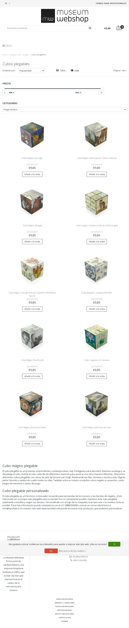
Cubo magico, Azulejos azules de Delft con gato (97, 225)
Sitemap (64, 621)
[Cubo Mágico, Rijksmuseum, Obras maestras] (96, 134)
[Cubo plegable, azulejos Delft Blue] (96, 268)
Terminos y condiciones (64, 603)
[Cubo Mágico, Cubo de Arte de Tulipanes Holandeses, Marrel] (32, 268)
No (51, 551)
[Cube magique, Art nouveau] (96, 336)
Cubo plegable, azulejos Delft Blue (96, 292)
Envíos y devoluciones (64, 614)
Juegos (26, 54)
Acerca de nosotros (64, 599)
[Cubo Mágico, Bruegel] (32, 201)
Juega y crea (15, 54)
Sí (114, 544)
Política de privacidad (64, 606)
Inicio (5, 54)
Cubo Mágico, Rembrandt (32, 360)
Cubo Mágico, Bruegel (32, 225)
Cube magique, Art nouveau (96, 360)
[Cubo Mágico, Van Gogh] (32, 134)
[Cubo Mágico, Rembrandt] (32, 336)
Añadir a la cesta (32, 174)
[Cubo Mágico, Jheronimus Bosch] (32, 403)
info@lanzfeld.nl (80, 556)
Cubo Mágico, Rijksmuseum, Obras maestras (97, 158)
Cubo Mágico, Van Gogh (32, 158)
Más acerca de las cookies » (72, 551)
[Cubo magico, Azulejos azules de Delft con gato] (96, 201)
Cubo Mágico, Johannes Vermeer (96, 427)
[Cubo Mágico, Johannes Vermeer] (96, 403)
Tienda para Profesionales (111, 3)
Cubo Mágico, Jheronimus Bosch (32, 427)
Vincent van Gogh (62, 477)
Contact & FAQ (65, 617)
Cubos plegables (38, 54)
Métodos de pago (64, 610)
